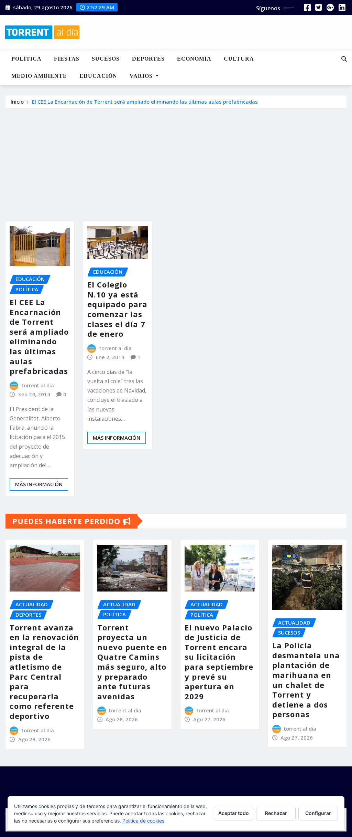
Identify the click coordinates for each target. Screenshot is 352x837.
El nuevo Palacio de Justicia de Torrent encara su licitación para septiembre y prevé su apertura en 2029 (219, 661)
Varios (142, 76)
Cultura (239, 59)
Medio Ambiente (39, 76)
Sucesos (106, 59)
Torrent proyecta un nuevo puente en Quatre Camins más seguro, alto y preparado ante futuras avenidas (132, 661)
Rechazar (276, 813)
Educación (98, 76)
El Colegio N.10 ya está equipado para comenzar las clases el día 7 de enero (117, 309)
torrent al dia (38, 385)
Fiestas (66, 59)
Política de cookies (143, 821)
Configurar (318, 813)
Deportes (148, 59)
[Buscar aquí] (344, 59)
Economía (194, 59)
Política (26, 59)
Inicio (17, 101)
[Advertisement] (179, 160)
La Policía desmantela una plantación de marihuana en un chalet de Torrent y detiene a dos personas (306, 679)
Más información (39, 484)
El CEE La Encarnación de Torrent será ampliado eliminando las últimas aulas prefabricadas (145, 101)
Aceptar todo (233, 813)
